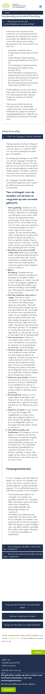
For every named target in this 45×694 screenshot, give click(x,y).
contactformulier (14, 638)
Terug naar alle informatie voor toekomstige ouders (22, 606)
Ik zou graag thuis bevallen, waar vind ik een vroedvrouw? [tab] (21, 547)
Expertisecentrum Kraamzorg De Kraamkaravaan (22, 66)
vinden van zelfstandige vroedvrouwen (19, 107)
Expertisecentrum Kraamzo (26, 77)
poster (30, 517)
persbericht (13, 187)
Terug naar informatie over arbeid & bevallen (22, 625)
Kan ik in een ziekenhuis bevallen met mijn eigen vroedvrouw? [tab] (22, 555)
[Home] (14, 4)
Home (7, 12)
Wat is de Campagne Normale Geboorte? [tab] (24, 136)
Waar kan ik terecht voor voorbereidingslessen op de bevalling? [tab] (18, 22)
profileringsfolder (19, 507)
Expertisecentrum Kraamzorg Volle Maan (23, 84)
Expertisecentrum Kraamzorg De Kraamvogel (20, 51)
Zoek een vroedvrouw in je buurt (22, 616)
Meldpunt (38, 652)
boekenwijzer (18, 494)
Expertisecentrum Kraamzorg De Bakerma (21, 59)
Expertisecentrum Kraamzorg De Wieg (22, 73)
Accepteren (8, 689)
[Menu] (40, 7)
